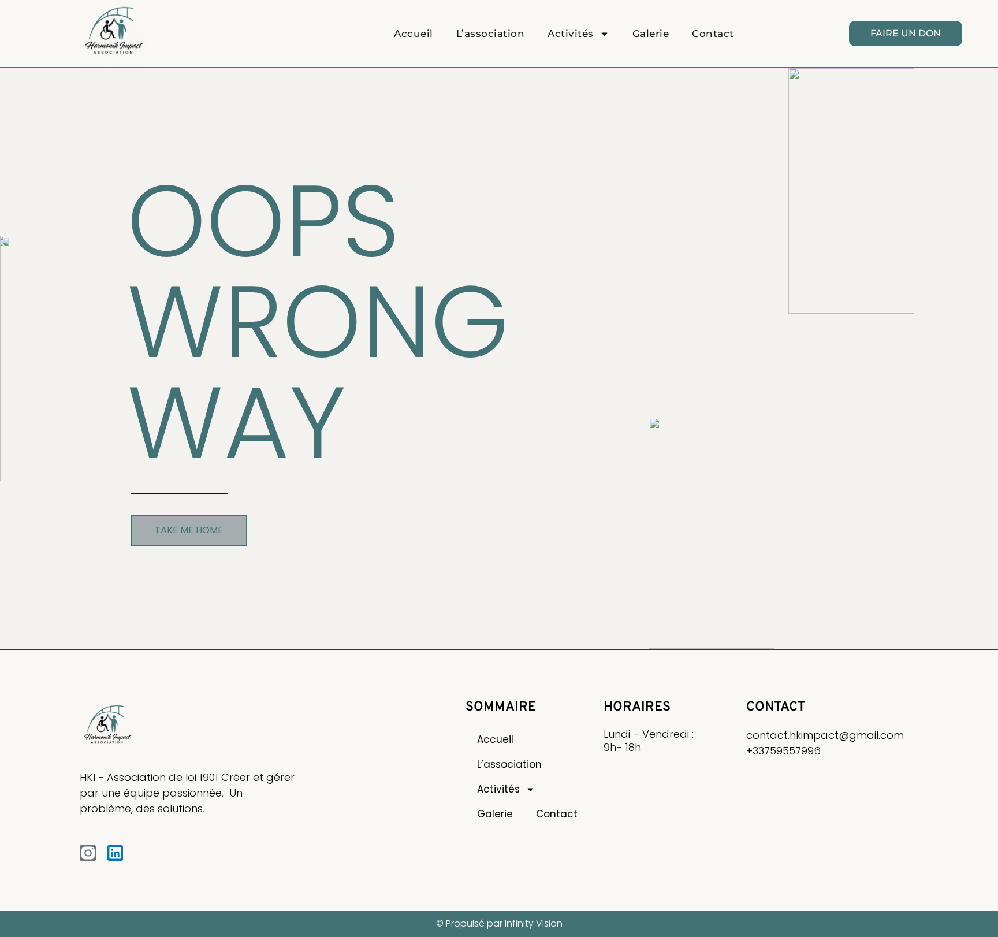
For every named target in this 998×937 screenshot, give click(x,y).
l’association (490, 33)
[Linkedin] (115, 853)
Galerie (650, 33)
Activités (571, 33)
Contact (713, 33)
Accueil (413, 33)
